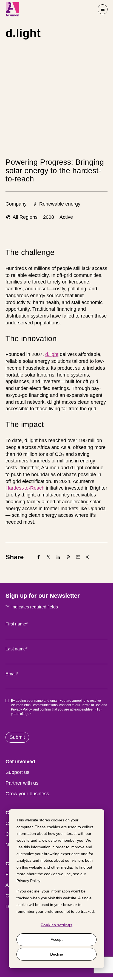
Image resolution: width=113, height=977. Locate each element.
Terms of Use (91, 705)
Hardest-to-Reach (24, 488)
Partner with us (21, 783)
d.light (51, 354)
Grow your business (27, 793)
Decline (56, 954)
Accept (57, 939)
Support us (17, 772)
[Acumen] (12, 9)
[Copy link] (88, 557)
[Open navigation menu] (103, 9)
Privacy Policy (28, 880)
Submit (17, 737)
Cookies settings (56, 925)
